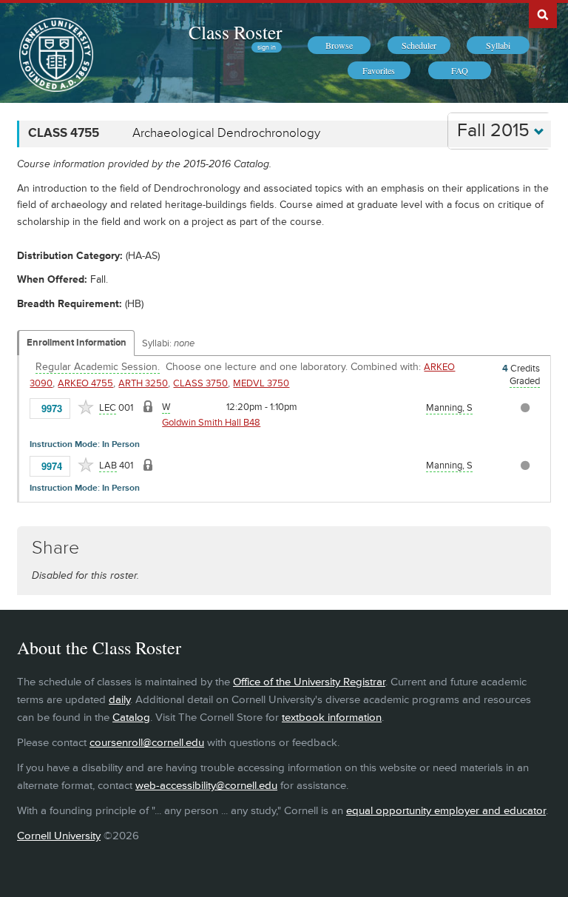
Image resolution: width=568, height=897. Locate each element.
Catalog (131, 717)
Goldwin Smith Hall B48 (211, 423)
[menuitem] (339, 45)
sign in (266, 47)
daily (119, 700)
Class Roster (235, 31)
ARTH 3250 (143, 383)
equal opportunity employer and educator (446, 811)
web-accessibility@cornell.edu (206, 786)
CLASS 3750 (200, 383)
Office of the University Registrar (309, 682)
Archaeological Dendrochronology (226, 133)
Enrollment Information (76, 343)
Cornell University (59, 836)
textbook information (332, 717)
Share (55, 548)
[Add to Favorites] (86, 407)
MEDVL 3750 (261, 383)
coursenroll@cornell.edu (146, 743)
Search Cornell (543, 14)
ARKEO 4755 (85, 383)
